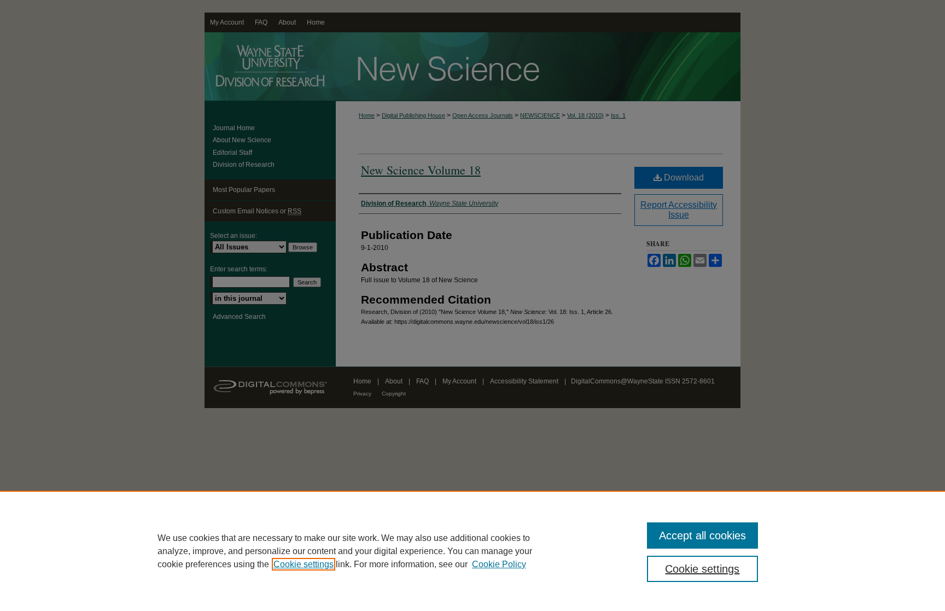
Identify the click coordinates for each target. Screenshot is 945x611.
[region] (472, 551)
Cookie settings (303, 564)
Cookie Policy (499, 564)
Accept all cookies (702, 535)
